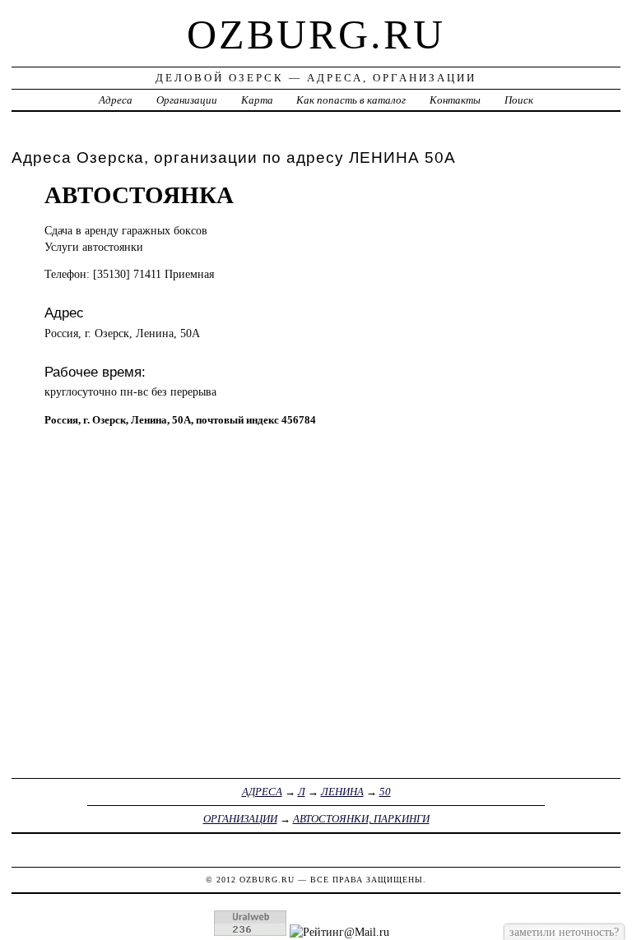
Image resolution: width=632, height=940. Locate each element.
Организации (186, 100)
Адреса (115, 100)
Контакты (455, 100)
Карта (257, 100)
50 (385, 791)
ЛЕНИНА (342, 791)
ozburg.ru (316, 35)
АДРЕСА (262, 791)
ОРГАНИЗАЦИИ (240, 819)
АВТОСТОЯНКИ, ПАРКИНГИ (361, 819)
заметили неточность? (564, 931)
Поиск (518, 100)
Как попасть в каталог (351, 100)
